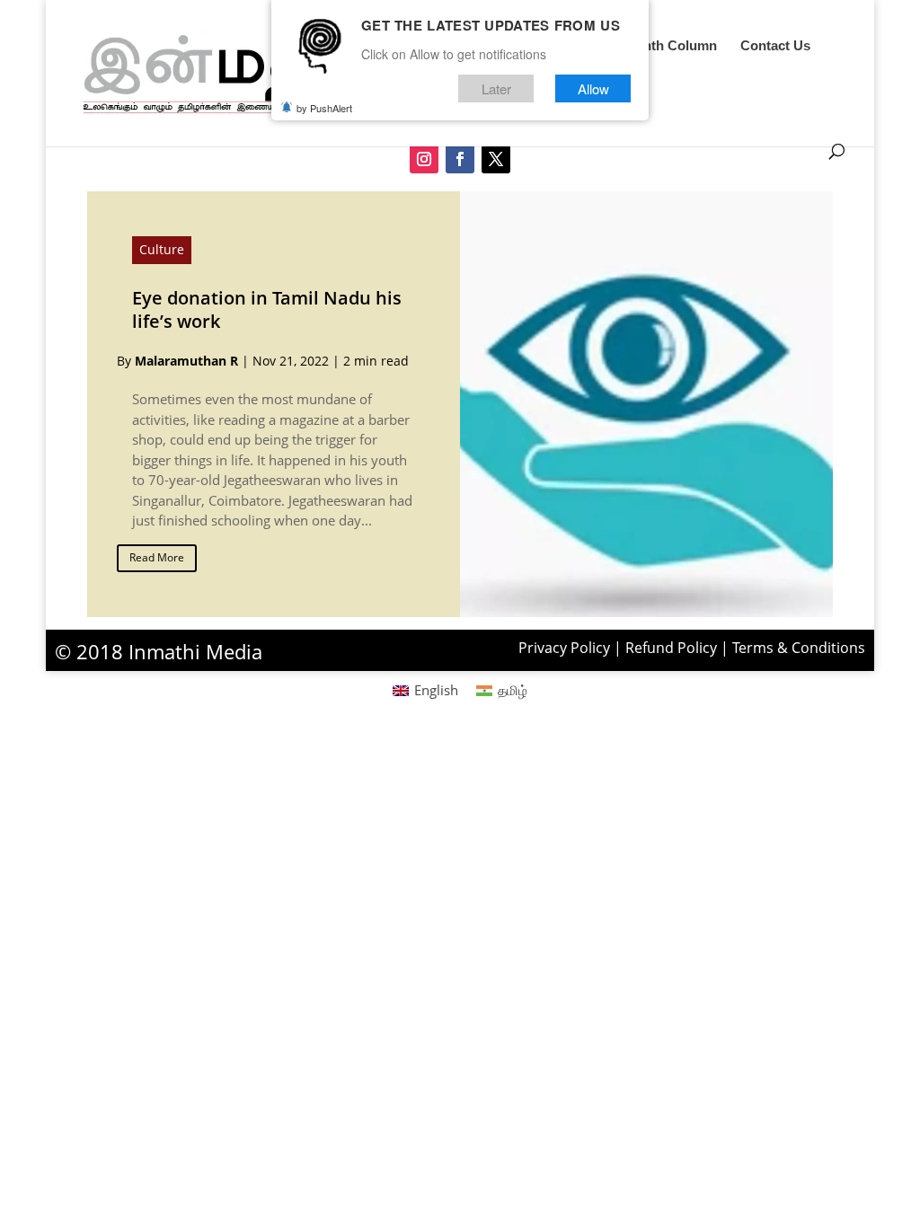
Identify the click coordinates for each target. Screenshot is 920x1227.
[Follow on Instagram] (424, 159)
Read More (156, 557)
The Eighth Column (656, 46)
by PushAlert (324, 108)
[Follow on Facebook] (460, 159)
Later (496, 88)
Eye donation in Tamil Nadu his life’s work (267, 309)
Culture (161, 249)
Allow (593, 88)
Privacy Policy (564, 648)
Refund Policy (671, 648)
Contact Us (775, 46)
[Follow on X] (496, 159)
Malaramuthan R (186, 360)
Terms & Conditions (798, 648)
